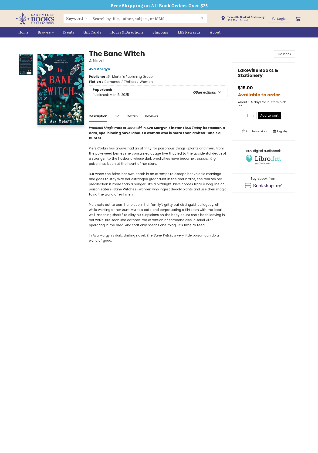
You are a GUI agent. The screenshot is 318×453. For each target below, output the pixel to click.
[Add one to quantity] (253, 115)
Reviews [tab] (151, 116)
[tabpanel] (158, 191)
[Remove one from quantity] (241, 115)
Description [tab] (98, 116)
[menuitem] (23, 32)
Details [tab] (132, 116)
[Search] (202, 18)
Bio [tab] (117, 116)
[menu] (159, 32)
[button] (243, 19)
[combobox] (77, 18)
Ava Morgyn (99, 69)
